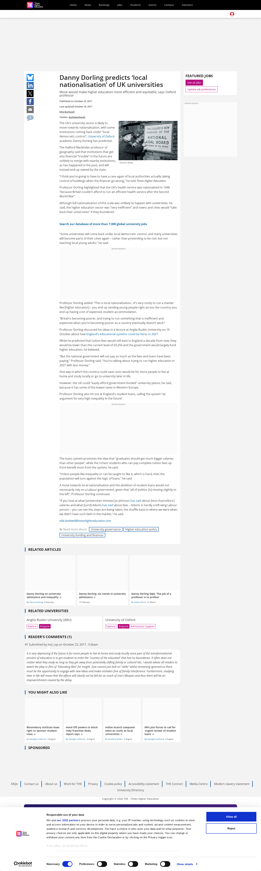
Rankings (104, 5)
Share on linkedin (30, 85)
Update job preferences (201, 89)
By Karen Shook (138, 602)
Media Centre (199, 784)
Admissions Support (143, 626)
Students (135, 5)
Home (73, 5)
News (88, 5)
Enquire (45, 626)
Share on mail (30, 109)
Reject (231, 828)
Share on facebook (30, 101)
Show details (185, 863)
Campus (169, 5)
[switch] (102, 864)
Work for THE (73, 784)
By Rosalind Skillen (114, 739)
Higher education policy (141, 529)
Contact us (31, 784)
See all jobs (194, 82)
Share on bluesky (30, 77)
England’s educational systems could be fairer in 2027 (122, 334)
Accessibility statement (144, 784)
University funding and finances (82, 535)
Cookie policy (113, 784)
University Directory (130, 790)
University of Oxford (101, 136)
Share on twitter (30, 93)
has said (135, 501)
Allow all (231, 816)
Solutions (187, 5)
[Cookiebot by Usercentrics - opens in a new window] (23, 864)
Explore (32, 626)
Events (152, 5)
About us (51, 784)
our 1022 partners (68, 820)
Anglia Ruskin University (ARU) (49, 620)
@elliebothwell (77, 117)
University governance (106, 529)
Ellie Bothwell (67, 111)
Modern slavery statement (231, 784)
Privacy (93, 784)
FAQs (14, 784)
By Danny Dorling (35, 602)
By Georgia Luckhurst (36, 739)
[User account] (232, 14)
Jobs (119, 5)
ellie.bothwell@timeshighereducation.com (85, 521)
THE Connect (174, 784)
